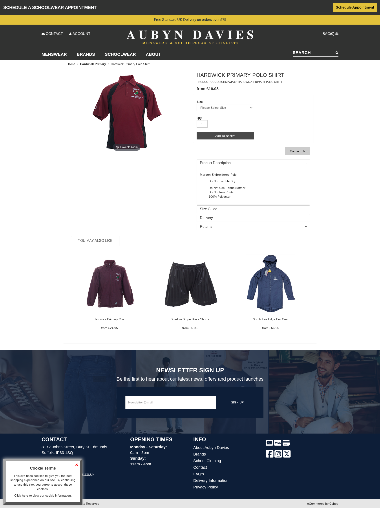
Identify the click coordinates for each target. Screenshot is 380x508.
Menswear (54, 54)
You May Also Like (95, 240)
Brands (86, 54)
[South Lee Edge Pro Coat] (271, 284)
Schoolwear (120, 54)
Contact (200, 467)
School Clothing (207, 461)
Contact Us (297, 151)
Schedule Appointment (355, 7)
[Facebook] (270, 454)
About (153, 54)
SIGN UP (237, 402)
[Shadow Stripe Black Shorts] (190, 284)
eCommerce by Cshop (322, 503)
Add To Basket (225, 135)
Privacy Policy (205, 487)
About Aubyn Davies (211, 447)
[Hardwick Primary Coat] (109, 284)
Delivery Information (210, 480)
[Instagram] (278, 454)
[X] (287, 454)
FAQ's (198, 474)
